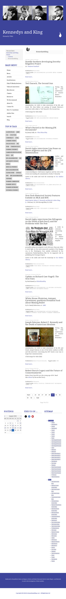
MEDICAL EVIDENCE (11, 167)
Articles (9, 77)
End (38, 398)
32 (59, 395)
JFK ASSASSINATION (11, 158)
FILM (7, 146)
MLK (35, 208)
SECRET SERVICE (42, 312)
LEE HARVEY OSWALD (12, 161)
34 (31, 398)
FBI (18, 143)
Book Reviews (11, 80)
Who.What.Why (42, 132)
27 (42, 395)
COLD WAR (13, 135)
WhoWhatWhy (41, 281)
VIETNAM (8, 178)
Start (28, 395)
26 (39, 395)
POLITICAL (41, 383)
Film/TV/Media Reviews (14, 83)
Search (9, 116)
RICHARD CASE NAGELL (55, 287)
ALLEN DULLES (10, 132)
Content (10, 56)
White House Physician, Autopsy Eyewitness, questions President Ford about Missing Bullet (42, 300)
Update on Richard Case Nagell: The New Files (42, 277)
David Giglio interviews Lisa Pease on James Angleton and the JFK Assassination (43, 150)
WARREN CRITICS (11, 184)
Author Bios (10, 113)
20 (13, 428)
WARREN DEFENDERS (12, 187)
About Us (9, 103)
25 (35, 395)
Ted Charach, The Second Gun (39, 83)
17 (5, 428)
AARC (44, 305)
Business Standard (33, 66)
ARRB (17, 132)
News (8, 73)
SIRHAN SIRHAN (53, 118)
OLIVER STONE (10, 172)
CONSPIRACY (9, 137)
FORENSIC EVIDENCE (11, 149)
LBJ (20, 158)
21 (15, 428)
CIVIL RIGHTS (44, 208)
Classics (9, 93)
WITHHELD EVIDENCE (12, 190)
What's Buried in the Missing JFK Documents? (40, 129)
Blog (8, 120)
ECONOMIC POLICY (53, 208)
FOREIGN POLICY (15, 146)
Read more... (29, 77)
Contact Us (10, 106)
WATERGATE (45, 265)
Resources (10, 96)
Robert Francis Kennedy (40, 116)
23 (20, 428)
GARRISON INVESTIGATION (13, 152)
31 (56, 395)
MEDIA (8, 164)
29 (49, 395)
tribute (30, 377)
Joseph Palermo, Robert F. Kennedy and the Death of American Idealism (43, 323)
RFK (7, 175)
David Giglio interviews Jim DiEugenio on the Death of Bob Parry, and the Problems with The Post (43, 221)
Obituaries (36, 381)
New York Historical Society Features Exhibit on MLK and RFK (42, 196)
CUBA (16, 137)
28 (46, 395)
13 (13, 425)
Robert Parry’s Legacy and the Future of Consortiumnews (43, 371)
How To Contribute (13, 110)
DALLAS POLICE (10, 143)
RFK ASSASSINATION (16, 175)
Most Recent (10, 90)
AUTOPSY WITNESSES (52, 311)
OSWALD (18, 172)
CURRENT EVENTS (11, 140)
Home (9, 70)
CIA (7, 135)
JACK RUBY (49, 72)
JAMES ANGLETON (54, 184)
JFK (12, 155)
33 (27, 398)
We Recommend (12, 100)
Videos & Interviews (13, 87)
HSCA (7, 155)
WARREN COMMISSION (12, 181)
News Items (36, 70)
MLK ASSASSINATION (12, 169)
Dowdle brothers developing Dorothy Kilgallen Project (42, 63)
